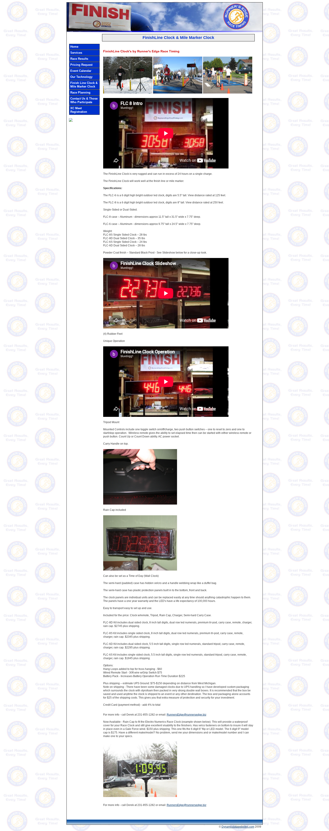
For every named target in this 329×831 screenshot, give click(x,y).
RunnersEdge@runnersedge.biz (186, 714)
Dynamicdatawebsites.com (238, 826)
